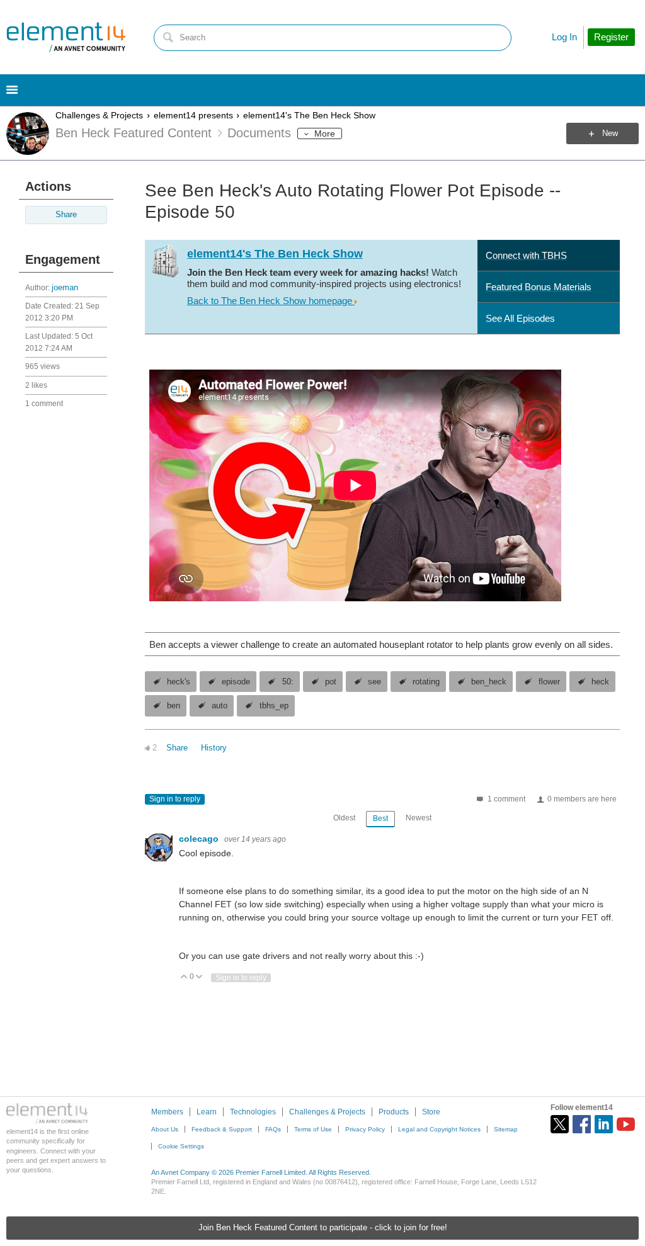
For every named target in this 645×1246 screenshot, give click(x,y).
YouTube (626, 1124)
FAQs (273, 1129)
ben (173, 705)
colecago (200, 839)
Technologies (253, 1111)
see (374, 681)
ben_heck (488, 681)
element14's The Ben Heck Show (309, 115)
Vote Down (199, 977)
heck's (178, 681)
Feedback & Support (221, 1129)
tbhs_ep (274, 705)
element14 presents (193, 115)
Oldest (344, 817)
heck (600, 681)
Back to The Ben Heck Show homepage (271, 300)
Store (431, 1111)
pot (330, 681)
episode (236, 681)
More (324, 133)
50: (288, 681)
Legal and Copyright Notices (439, 1129)
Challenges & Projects (99, 115)
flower (549, 681)
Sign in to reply (174, 799)
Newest (418, 817)
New (610, 133)
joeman (65, 287)
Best (380, 818)
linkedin (604, 1124)
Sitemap (506, 1129)
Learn (207, 1111)
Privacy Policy (365, 1129)
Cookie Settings (181, 1146)
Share (66, 214)
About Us (164, 1129)
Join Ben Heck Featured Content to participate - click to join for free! (322, 1227)
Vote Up (184, 977)
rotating (426, 681)
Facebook (582, 1124)
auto (219, 705)
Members (167, 1111)
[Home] (66, 37)
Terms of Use (313, 1129)
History (214, 748)
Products (394, 1111)
